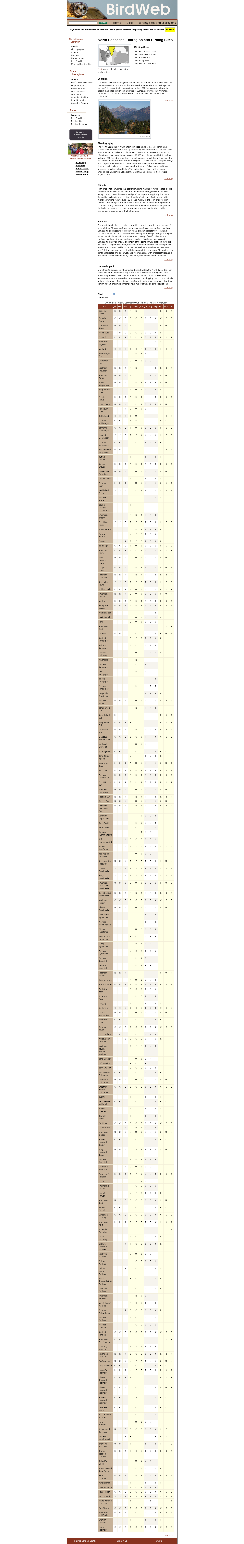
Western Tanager (102, 1326)
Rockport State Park (148, 63)
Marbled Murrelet (103, 745)
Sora (101, 621)
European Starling (103, 1216)
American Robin (103, 1201)
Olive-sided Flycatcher (104, 916)
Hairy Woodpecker (104, 877)
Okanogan (76, 94)
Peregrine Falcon (103, 607)
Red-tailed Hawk (103, 583)
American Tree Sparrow (105, 1340)
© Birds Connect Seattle (85, 1540)
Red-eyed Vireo (103, 997)
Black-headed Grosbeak (105, 1416)
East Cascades (78, 91)
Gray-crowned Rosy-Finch (105, 1469)
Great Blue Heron (104, 523)
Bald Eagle (103, 545)
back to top (169, 100)
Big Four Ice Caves (147, 51)
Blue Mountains (78, 100)
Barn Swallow (105, 1067)
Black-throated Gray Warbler (105, 1281)
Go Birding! (81, 162)
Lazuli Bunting (102, 1423)
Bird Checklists (78, 118)
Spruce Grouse (102, 465)
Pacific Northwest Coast (82, 82)
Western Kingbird (103, 959)
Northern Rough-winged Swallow (103, 1050)
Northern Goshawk (103, 576)
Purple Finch (104, 1482)
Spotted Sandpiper (103, 639)
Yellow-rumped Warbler (102, 1271)
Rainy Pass (144, 60)
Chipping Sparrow (103, 1348)
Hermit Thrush (102, 1194)
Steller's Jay (104, 1008)
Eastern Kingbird (103, 967)
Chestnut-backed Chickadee (103, 1089)
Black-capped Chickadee (105, 1073)
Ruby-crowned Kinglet (103, 1152)
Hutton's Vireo (105, 984)
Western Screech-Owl (104, 776)
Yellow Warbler (102, 1262)
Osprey (102, 541)
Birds (130, 23)
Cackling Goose (102, 312)
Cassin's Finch (105, 1487)
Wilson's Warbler (102, 1319)
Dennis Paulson (146, 136)
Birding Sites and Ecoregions (157, 23)
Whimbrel (103, 659)
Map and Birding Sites (81, 64)
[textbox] (83, 22)
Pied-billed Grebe (104, 491)
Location (75, 46)
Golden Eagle (105, 589)
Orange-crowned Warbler (103, 1246)
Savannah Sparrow (103, 1355)
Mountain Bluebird (103, 1168)
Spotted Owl (104, 796)
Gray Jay (102, 1003)
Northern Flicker (103, 901)
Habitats (75, 55)
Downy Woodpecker (104, 869)
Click (100, 69)
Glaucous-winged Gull (104, 738)
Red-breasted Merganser (105, 451)
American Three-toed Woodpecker (104, 885)
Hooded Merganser (104, 436)
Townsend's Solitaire (104, 1175)
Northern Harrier (103, 551)
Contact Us (122, 1540)
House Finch (104, 1491)
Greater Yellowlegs (103, 654)
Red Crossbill (105, 1496)
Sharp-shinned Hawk (102, 560)
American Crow (103, 1021)
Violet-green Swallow (104, 1040)
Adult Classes (82, 168)
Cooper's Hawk (103, 569)
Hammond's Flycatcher (104, 938)
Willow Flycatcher (103, 930)
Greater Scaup (102, 398)
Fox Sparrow (104, 1361)
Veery (101, 1181)
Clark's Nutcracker (104, 1014)
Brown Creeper (102, 1110)
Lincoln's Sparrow (103, 1371)
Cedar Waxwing (103, 1238)
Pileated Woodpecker (104, 908)
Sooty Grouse (105, 478)
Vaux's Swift (104, 827)
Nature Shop (82, 174)
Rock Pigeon (104, 751)
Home (117, 23)
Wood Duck (104, 332)
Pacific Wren (104, 1123)
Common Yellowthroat (104, 1311)
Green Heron (105, 529)
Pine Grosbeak (103, 1477)
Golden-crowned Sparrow (103, 1400)
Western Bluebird (103, 1161)
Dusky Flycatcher (103, 945)
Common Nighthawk (104, 817)
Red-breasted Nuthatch (105, 1103)
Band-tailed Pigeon (104, 757)
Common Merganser (104, 443)
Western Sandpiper (103, 665)
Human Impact (78, 58)
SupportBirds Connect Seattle (80, 135)
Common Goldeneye (104, 422)
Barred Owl (104, 801)
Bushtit (102, 1096)
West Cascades (78, 88)
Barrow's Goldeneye (104, 429)
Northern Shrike (103, 974)
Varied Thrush (102, 1209)
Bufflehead (104, 416)
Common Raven (103, 1028)
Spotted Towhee (102, 1333)
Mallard (102, 349)
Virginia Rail (104, 617)
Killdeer (102, 633)
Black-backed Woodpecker (105, 894)
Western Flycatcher (103, 952)
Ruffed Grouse (102, 458)
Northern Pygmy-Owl (104, 791)
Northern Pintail (103, 376)
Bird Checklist (77, 61)
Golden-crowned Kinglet (103, 1142)
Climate (74, 52)
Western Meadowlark (104, 1438)
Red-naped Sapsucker (104, 855)
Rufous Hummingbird (105, 840)
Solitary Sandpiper (103, 646)
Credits (158, 1540)
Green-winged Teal (104, 384)
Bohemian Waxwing (103, 1230)
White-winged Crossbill (105, 1502)
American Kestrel (103, 595)
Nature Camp (82, 171)
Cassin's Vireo (105, 980)
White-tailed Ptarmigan (104, 473)
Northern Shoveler (103, 369)
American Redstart (103, 1297)
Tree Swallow (105, 1034)
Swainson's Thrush (104, 1187)
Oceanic (75, 79)
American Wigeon (103, 343)
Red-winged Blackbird (104, 1430)
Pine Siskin (104, 1508)
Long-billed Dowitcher (104, 694)
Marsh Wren (104, 1127)
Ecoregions (76, 115)
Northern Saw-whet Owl (103, 808)
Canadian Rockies (79, 97)
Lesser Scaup (105, 404)
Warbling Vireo (103, 990)
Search (103, 23)
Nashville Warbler (103, 1255)
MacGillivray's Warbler (105, 1304)
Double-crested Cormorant (104, 507)
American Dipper (103, 1133)
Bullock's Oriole (103, 1462)
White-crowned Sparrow (103, 1390)
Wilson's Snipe (102, 702)
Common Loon (103, 484)
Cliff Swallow (105, 1063)
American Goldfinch (103, 1514)
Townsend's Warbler (104, 1290)
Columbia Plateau (79, 103)
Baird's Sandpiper (103, 680)
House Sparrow (102, 1528)
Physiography (77, 49)
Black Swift (104, 823)
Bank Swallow (105, 1058)
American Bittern (103, 516)
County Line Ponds (148, 54)
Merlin (102, 601)
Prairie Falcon (105, 612)
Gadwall (102, 337)
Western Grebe (102, 499)
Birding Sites (77, 121)
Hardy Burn (144, 57)
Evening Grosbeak (103, 1521)
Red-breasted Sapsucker (105, 862)
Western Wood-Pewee (105, 923)
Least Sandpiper (103, 673)
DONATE (170, 29)
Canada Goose (102, 319)
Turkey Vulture (102, 535)
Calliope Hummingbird (105, 833)
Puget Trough (77, 85)
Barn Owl (103, 770)
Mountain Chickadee (103, 1081)
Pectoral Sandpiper (103, 687)
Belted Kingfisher (103, 848)
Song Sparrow (105, 1365)
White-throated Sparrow (103, 1380)
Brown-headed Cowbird (102, 1454)
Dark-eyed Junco (103, 1409)
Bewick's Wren (102, 1117)
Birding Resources (79, 124)
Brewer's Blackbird (103, 1445)
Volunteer (80, 165)
